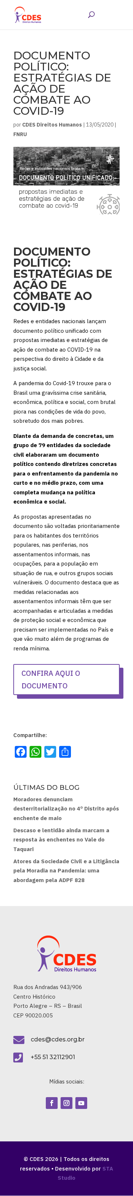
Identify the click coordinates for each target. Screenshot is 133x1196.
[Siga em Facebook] (52, 1103)
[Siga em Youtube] (81, 1103)
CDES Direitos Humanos (52, 124)
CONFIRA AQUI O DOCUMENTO (50, 679)
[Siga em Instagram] (66, 1103)
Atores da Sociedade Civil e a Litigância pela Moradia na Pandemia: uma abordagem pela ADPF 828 (66, 871)
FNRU (20, 134)
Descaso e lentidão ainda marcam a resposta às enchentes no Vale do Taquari (61, 840)
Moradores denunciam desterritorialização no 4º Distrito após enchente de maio (66, 809)
